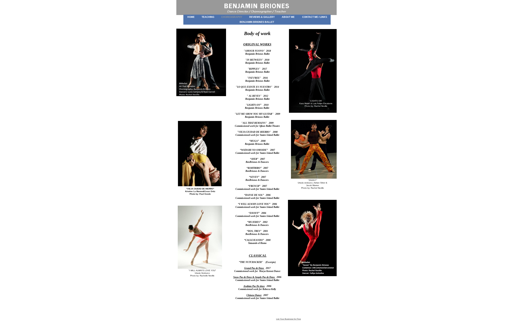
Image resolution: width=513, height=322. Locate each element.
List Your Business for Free (288, 319)
